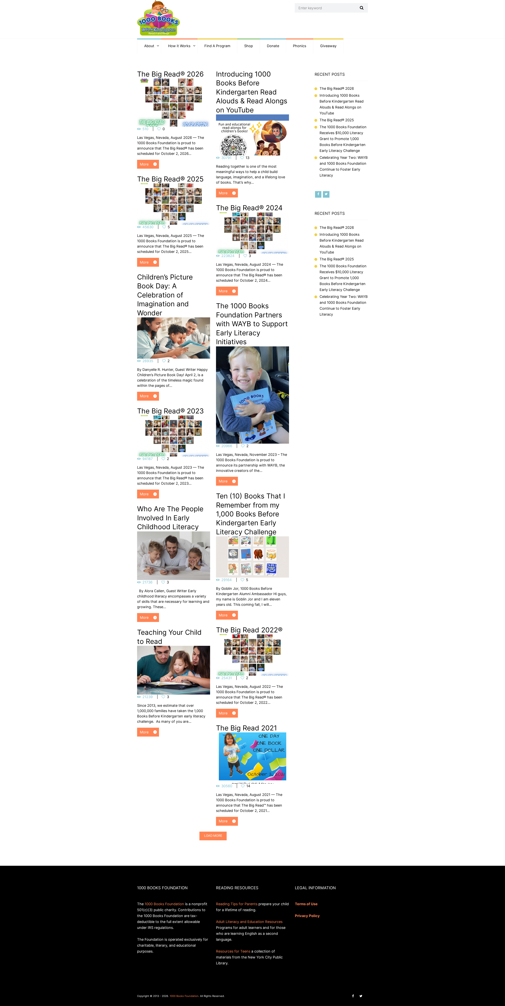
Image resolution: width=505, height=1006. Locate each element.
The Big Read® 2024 (249, 208)
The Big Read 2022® (249, 630)
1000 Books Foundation (164, 904)
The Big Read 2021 (246, 728)
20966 (226, 446)
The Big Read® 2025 (170, 179)
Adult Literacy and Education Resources (249, 922)
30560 (226, 786)
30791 (226, 158)
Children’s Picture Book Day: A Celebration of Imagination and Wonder (165, 295)
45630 (147, 227)
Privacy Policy (307, 916)
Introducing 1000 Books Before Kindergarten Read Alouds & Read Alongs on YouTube (251, 92)
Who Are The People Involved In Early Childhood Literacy (170, 518)
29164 (226, 580)
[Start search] (361, 7)
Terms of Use (306, 904)
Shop (248, 46)
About (149, 46)
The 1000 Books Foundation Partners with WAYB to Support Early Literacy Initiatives (252, 324)
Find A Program (217, 46)
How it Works (179, 46)
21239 (147, 697)
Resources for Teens (233, 951)
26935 (147, 361)
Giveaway (328, 46)
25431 (226, 678)
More (144, 164)
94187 (147, 459)
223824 (228, 256)
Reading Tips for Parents (236, 904)
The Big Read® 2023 (170, 411)
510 (145, 129)
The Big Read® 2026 (170, 74)
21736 (147, 582)
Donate (273, 46)
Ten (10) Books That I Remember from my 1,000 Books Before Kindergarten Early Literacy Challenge (250, 514)
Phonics (299, 46)
